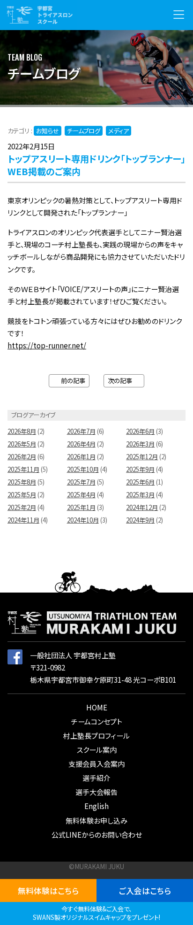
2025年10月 (83, 469)
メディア (118, 130)
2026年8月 (21, 431)
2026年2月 (21, 456)
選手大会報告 (96, 792)
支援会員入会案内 (96, 764)
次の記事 (121, 380)
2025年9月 (140, 469)
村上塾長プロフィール (96, 735)
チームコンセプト (96, 721)
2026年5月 (21, 443)
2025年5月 (21, 494)
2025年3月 (140, 494)
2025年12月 (142, 456)
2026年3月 (140, 443)
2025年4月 (81, 494)
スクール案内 (97, 750)
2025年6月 (140, 482)
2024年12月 (142, 507)
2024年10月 (83, 520)
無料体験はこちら (48, 890)
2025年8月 (21, 482)
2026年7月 (81, 431)
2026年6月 (140, 431)
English (96, 806)
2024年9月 (140, 520)
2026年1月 (81, 456)
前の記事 (71, 380)
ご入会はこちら (145, 890)
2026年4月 (81, 443)
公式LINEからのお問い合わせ (97, 835)
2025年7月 (81, 482)
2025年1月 (81, 507)
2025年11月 (23, 469)
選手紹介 (96, 778)
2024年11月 (23, 520)
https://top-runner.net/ (46, 345)
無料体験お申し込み (96, 820)
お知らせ (47, 130)
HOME (96, 707)
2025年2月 (21, 507)
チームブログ (83, 130)
